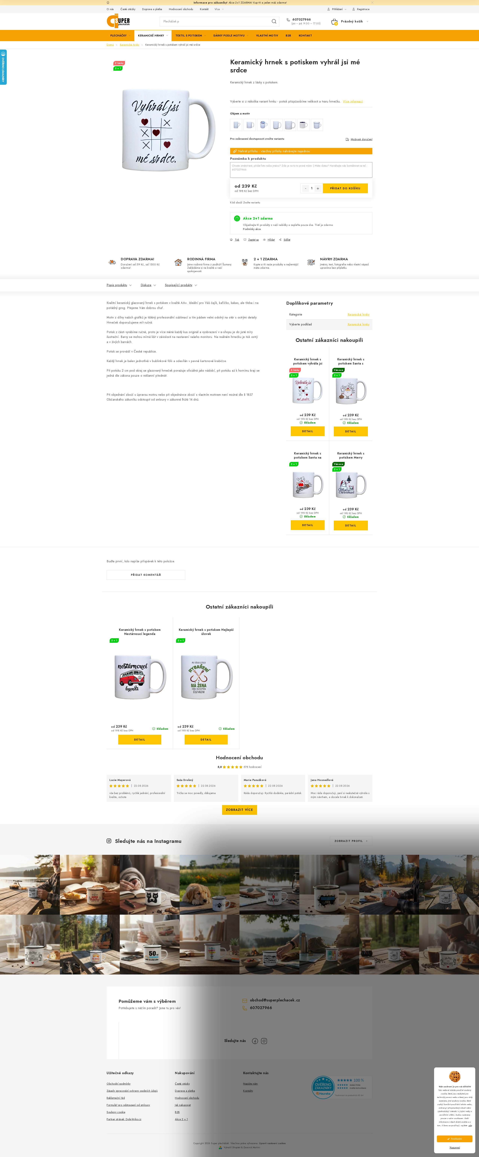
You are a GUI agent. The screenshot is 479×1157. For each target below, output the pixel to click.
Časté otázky (127, 9)
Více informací (353, 101)
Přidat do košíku (345, 188)
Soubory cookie (116, 1112)
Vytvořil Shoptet (232, 1147)
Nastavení (455, 1147)
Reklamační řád (116, 1098)
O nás (110, 9)
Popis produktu (117, 285)
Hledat (274, 21)
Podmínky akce (252, 229)
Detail (308, 431)
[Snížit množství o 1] (305, 188)
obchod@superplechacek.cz (275, 1000)
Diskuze (146, 285)
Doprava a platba (152, 9)
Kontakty (248, 1091)
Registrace (363, 9)
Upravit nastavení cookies (272, 1143)
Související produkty (178, 285)
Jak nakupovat (183, 1105)
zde (470, 1125)
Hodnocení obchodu (181, 9)
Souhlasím (456, 1138)
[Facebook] (255, 1041)
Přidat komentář (146, 575)
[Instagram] (264, 1041)
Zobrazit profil (349, 841)
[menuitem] (120, 35)
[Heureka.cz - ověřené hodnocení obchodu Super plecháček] (342, 1087)
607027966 (301, 20)
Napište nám (250, 1084)
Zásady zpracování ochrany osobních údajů (132, 1091)
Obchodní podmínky (119, 1084)
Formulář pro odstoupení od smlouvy (128, 1105)
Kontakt (204, 9)
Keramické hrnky (359, 314)
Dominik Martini (252, 1147)
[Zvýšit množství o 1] (318, 188)
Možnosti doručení (362, 139)
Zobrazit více (239, 810)
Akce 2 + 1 (181, 1119)
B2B (177, 1112)
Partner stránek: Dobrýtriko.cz (124, 1119)
